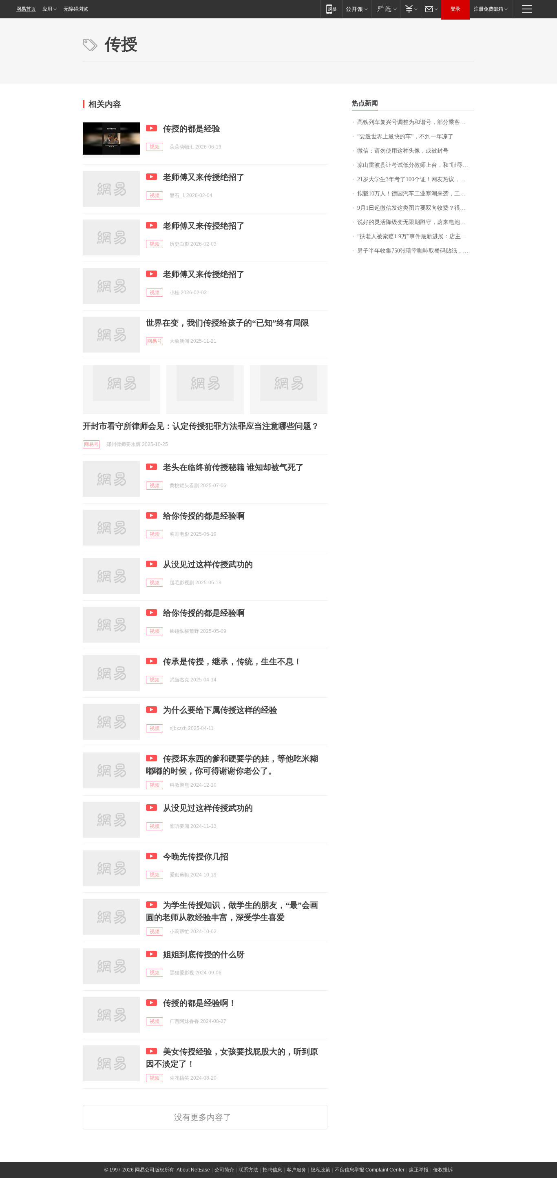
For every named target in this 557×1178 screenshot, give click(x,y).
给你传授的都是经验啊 (204, 515)
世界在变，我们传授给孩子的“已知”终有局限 (227, 322)
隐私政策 (320, 1170)
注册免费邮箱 (488, 9)
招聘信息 (272, 1170)
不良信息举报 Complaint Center (369, 1170)
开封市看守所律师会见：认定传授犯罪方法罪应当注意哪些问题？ (201, 426)
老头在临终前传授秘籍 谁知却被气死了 (233, 467)
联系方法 (248, 1170)
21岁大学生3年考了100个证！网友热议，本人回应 (415, 179)
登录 (455, 9)
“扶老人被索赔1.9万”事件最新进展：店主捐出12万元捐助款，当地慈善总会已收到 (415, 236)
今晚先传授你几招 (195, 856)
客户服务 (296, 1170)
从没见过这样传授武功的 (208, 564)
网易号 (154, 341)
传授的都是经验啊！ (200, 1002)
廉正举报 (419, 1170)
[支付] (410, 9)
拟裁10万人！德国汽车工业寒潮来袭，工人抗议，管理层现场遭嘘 (415, 194)
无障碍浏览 (76, 9)
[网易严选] (385, 9)
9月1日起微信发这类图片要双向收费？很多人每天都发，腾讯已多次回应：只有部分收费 (415, 208)
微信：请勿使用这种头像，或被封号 (403, 151)
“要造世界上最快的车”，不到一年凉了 (405, 136)
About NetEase (193, 1170)
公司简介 (224, 1170)
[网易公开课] (356, 9)
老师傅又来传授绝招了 (204, 177)
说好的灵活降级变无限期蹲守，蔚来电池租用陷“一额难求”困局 (415, 222)
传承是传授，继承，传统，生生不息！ (232, 661)
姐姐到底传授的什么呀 (204, 954)
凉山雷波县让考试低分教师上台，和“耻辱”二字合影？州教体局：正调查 (415, 165)
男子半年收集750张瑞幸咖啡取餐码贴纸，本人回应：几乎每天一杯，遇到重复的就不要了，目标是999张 (415, 251)
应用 (47, 9)
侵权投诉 (443, 1170)
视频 (154, 147)
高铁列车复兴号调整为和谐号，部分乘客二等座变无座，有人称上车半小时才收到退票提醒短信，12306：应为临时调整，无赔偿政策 (415, 122)
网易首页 (26, 9)
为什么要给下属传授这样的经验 (220, 709)
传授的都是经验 (191, 128)
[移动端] (331, 9)
